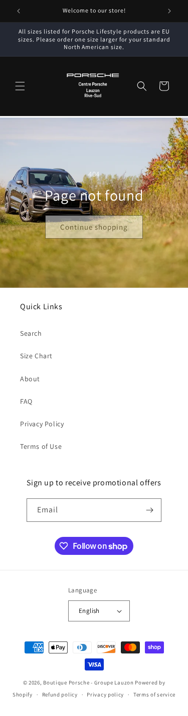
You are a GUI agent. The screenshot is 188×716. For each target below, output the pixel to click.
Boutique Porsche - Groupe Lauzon (88, 682)
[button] (20, 86)
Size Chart (36, 355)
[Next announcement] (169, 11)
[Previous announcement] (19, 11)
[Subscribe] (150, 510)
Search (31, 333)
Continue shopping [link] (94, 226)
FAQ (26, 401)
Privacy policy (105, 694)
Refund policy (60, 694)
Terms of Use (41, 446)
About (30, 378)
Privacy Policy (42, 423)
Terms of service (154, 694)
